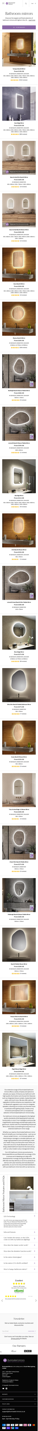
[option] (20, 1285)
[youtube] (3, 1388)
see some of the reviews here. (18, 1271)
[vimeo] (6, 1388)
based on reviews (18, 1269)
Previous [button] (2, 1283)
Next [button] (35, 1283)
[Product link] (18, 51)
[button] (3, 3)
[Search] (24, 3)
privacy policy (14, 1327)
